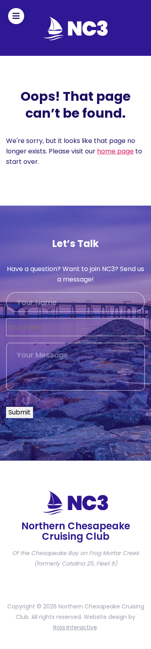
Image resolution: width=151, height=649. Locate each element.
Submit (19, 412)
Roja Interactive (75, 627)
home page (115, 151)
